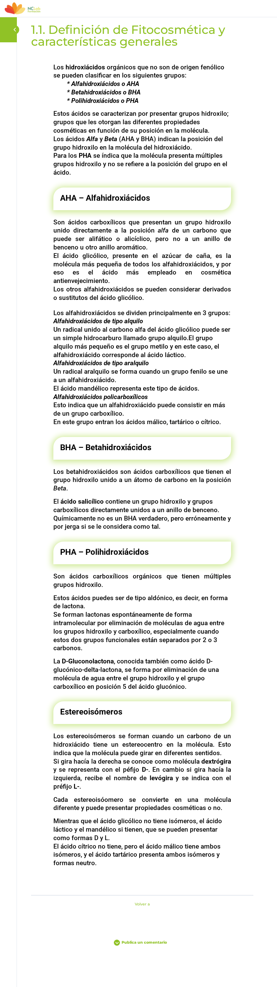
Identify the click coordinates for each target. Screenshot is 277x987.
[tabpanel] (142, 474)
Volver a (142, 904)
